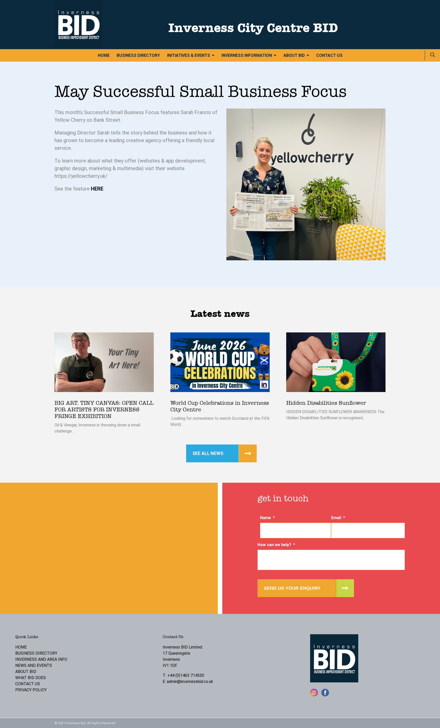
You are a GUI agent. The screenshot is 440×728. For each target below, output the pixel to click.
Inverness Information (247, 55)
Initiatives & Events (188, 55)
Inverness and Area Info (41, 659)
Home (103, 55)
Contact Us (329, 55)
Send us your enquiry (292, 588)
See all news (208, 453)
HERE (98, 189)
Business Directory (138, 55)
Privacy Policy (31, 689)
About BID (294, 55)
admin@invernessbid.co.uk (190, 681)
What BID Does (30, 677)
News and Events (33, 665)
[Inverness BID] (78, 46)
